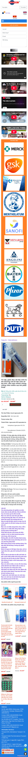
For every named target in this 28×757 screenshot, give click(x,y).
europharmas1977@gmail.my (10, 717)
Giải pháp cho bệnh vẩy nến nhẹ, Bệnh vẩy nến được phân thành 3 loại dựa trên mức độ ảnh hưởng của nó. (13, 571)
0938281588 (25, 745)
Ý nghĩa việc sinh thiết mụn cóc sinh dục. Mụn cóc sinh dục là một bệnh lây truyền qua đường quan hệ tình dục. (13, 576)
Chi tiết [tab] (4, 409)
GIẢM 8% (6, 596)
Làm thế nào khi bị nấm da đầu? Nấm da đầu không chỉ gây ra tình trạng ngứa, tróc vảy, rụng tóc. (13, 560)
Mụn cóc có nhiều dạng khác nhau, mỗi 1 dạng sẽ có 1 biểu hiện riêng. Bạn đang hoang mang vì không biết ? (13, 528)
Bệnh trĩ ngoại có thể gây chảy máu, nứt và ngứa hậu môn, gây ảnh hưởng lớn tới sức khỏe (13, 550)
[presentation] (2, 591)
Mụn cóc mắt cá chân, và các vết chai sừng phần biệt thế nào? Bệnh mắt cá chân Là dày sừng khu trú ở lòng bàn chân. (14, 565)
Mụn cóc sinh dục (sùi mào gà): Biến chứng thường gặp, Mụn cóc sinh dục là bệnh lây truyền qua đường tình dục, (13, 517)
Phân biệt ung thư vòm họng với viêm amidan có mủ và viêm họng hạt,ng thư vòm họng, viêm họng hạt (12, 534)
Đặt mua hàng (16, 404)
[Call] (25, 749)
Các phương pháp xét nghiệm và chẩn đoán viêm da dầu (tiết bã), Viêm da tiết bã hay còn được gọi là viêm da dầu (13, 512)
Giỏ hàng (8, 13)
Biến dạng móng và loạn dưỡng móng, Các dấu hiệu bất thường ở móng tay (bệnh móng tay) (14, 545)
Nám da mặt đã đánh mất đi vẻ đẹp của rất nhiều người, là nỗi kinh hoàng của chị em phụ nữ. (13, 523)
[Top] (25, 753)
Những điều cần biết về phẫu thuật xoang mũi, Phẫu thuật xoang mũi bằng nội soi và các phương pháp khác (13, 539)
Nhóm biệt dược (12, 340)
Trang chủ (4, 340)
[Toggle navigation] (2, 21)
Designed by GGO (21, 755)
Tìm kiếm (23, 7)
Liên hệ (14, 50)
